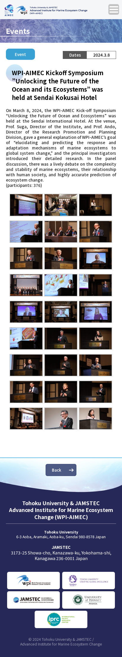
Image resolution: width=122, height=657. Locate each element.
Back (56, 470)
